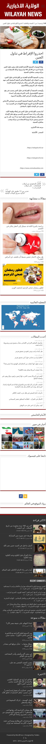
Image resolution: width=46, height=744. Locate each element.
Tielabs (36, 735)
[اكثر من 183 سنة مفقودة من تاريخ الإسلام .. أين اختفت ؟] (39, 529)
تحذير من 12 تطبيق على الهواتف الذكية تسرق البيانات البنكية (17, 191)
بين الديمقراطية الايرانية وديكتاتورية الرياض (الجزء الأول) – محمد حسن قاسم (18, 635)
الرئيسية (41, 23)
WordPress (19, 735)
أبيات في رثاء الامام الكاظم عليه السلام (17, 570)
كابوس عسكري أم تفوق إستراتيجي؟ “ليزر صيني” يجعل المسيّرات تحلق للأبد (17, 691)
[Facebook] (21, 496)
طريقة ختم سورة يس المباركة (20, 536)
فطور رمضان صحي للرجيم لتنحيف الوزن (27, 288)
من (36, 23)
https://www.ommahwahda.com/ (31, 168)
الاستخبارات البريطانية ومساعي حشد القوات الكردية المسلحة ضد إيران (17, 722)
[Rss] (25, 496)
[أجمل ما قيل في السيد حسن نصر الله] (39, 549)
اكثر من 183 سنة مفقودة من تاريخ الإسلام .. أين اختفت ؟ (19, 527)
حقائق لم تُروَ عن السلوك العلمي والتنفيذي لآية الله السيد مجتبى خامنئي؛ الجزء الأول (19, 681)
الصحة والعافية (28, 23)
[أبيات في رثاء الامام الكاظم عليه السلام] (39, 573)
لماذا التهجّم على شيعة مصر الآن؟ (19, 623)
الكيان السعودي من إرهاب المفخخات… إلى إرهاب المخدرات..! (31, 185)
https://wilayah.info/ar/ (35, 148)
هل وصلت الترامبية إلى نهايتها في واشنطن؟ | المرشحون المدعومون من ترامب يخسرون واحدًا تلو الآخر (17, 712)
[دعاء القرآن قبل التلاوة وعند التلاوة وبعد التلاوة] (39, 560)
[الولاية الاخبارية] (23, 6)
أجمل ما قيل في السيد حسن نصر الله (18, 546)
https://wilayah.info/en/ (35, 158)
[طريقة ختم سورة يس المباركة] (39, 539)
